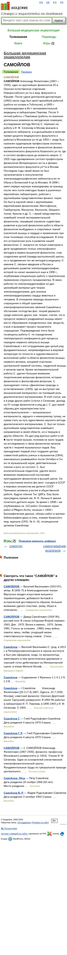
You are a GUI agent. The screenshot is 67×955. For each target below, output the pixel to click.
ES (55, 2)
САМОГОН (15, 546)
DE (48, 2)
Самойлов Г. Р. (13, 733)
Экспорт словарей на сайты (14, 834)
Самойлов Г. (12, 718)
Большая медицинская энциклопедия (34, 30)
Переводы (49, 36)
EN (41, 2)
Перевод (26, 71)
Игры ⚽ (49, 43)
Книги (18, 43)
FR (61, 2)
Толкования (18, 36)
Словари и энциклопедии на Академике (32, 14)
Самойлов (10, 646)
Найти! (59, 20)
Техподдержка (24, 822)
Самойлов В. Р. (13, 792)
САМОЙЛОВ (11, 586)
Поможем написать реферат (37, 540)
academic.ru (14, 6)
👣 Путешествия (9, 828)
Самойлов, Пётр (14, 778)
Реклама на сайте (40, 822)
